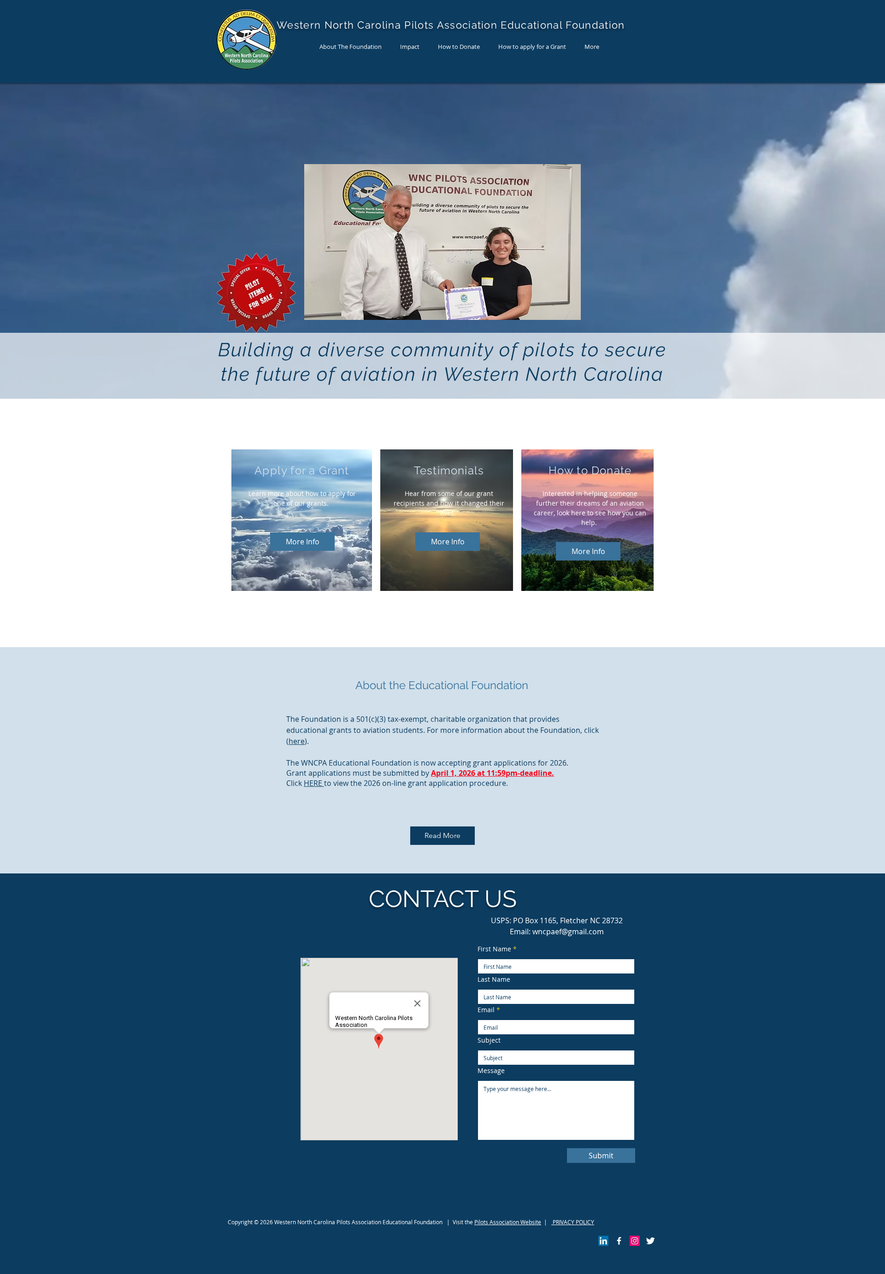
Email (486, 1010)
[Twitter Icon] (650, 1241)
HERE (314, 783)
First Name (494, 949)
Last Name (494, 979)
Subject (489, 1040)
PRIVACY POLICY (572, 1222)
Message (491, 1071)
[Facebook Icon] (619, 1241)
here (297, 741)
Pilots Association (496, 1222)
